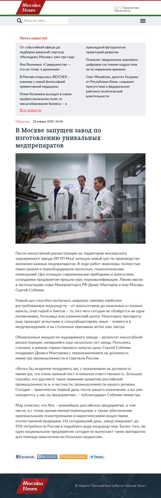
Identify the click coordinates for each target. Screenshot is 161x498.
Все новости (30, 110)
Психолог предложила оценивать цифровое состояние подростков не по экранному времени (112, 64)
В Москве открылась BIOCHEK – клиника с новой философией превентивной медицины (45, 81)
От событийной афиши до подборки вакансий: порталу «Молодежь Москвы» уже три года (47, 52)
